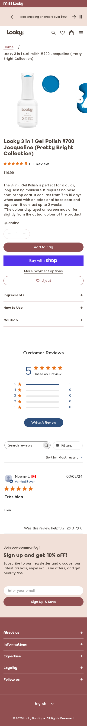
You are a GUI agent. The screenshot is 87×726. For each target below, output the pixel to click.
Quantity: (11, 223)
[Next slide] (74, 17)
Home (8, 47)
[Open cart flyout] (71, 33)
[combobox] (64, 457)
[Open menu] (81, 33)
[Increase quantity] (24, 234)
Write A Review (43, 422)
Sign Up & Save (43, 601)
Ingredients (13, 295)
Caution (10, 320)
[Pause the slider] (81, 17)
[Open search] (53, 33)
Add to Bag (43, 247)
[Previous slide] (13, 17)
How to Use (13, 307)
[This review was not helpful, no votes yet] (77, 528)
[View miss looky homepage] (13, 4)
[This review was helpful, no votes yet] (69, 528)
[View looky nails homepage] (16, 33)
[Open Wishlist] (62, 32)
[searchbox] (23, 445)
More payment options (43, 271)
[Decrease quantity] (9, 234)
